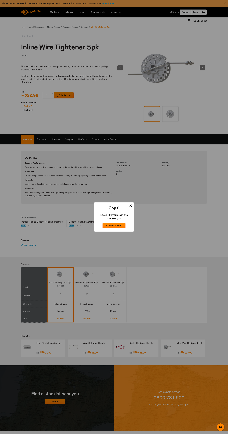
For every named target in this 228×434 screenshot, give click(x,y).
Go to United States (114, 225)
